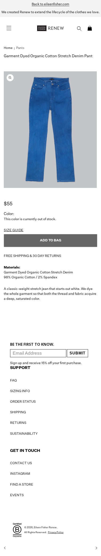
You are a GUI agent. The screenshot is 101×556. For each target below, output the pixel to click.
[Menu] (9, 28)
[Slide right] (96, 548)
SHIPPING (18, 412)
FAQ (13, 380)
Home (8, 48)
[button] (90, 28)
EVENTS (17, 495)
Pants (20, 48)
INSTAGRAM (20, 473)
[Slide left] (4, 548)
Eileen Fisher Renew (45, 527)
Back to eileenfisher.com (50, 4)
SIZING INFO (20, 391)
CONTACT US (21, 463)
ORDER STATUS (23, 401)
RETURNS (18, 423)
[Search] (79, 28)
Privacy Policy (55, 532)
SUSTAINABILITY (24, 433)
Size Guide (13, 230)
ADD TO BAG (50, 240)
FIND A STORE (21, 484)
